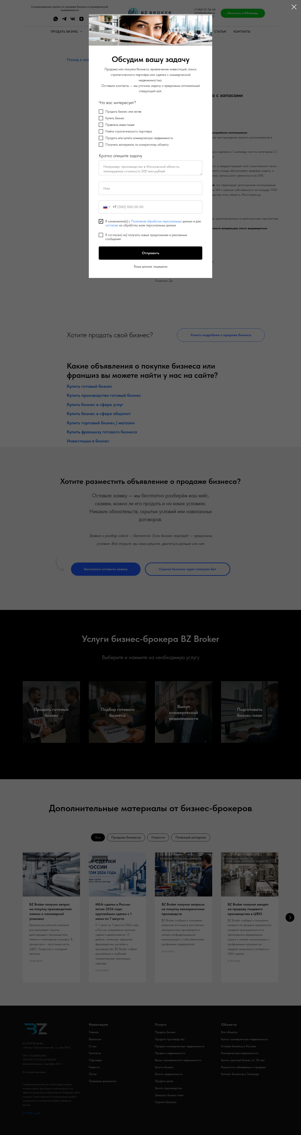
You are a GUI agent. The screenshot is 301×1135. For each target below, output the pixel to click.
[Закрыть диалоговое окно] (294, 7)
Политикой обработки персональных (156, 221)
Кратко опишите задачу (120, 155)
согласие (111, 225)
